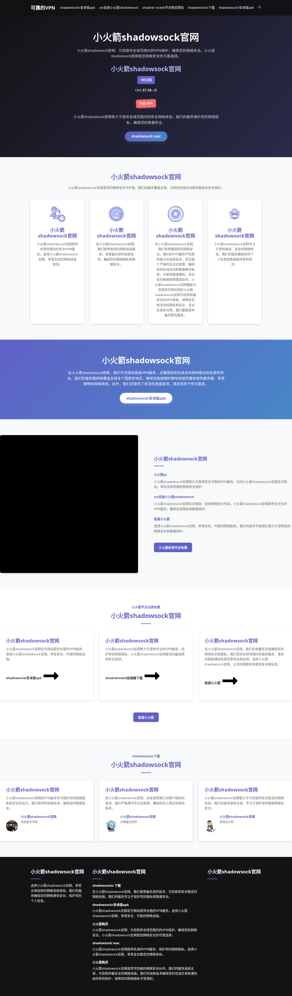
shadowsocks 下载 (106, 885)
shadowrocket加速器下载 (124, 678)
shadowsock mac (146, 136)
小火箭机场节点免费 (173, 547)
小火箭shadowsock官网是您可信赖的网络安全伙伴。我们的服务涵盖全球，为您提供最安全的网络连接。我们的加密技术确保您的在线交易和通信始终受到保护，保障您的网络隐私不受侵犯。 (144, 973)
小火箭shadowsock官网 (57, 871)
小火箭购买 (100, 924)
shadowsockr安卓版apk (146, 398)
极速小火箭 (212, 683)
